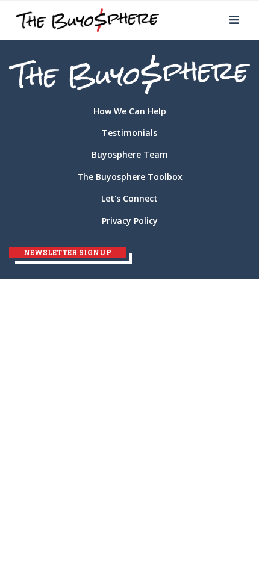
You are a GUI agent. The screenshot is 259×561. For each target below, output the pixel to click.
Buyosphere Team (130, 154)
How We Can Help (129, 111)
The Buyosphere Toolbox (130, 176)
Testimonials (129, 132)
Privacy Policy (130, 220)
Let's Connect (129, 198)
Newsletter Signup (67, 252)
